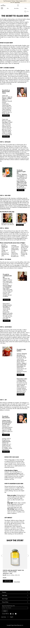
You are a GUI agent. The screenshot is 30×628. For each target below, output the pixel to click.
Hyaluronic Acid (22, 204)
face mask (11, 459)
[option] (15, 566)
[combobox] (4, 617)
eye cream (17, 265)
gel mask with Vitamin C (15, 473)
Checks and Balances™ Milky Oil (13, 570)
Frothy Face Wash (6, 121)
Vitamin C (24, 363)
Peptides (3, 246)
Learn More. (17, 2)
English (11, 617)
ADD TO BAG (6, 115)
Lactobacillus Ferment (5, 208)
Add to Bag (8, 581)
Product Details (17, 581)
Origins (5, 213)
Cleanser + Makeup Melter (10, 571)
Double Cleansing (20, 70)
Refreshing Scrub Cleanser (22, 175)
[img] (11, 613)
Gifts (8, 8)
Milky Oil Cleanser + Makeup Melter (7, 98)
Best (16, 8)
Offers (25, 8)
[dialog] (18, 5)
